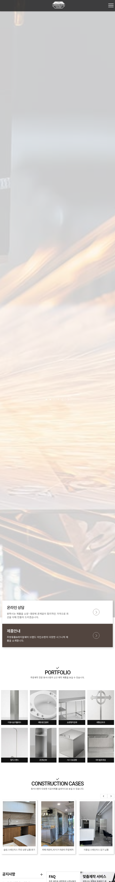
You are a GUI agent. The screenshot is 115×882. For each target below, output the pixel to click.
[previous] (62, 399)
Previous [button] (103, 796)
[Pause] (46, 399)
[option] (57, 308)
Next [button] (110, 796)
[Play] (50, 399)
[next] (67, 399)
